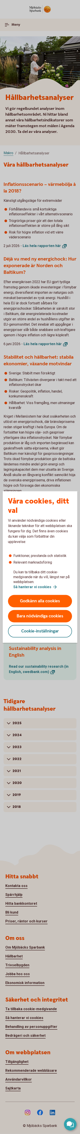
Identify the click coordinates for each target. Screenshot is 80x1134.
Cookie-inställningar (40, 631)
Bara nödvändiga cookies (40, 616)
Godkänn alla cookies (40, 601)
